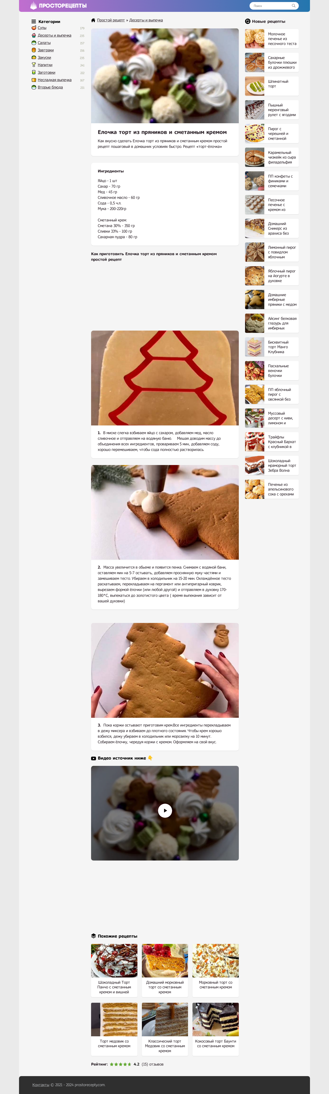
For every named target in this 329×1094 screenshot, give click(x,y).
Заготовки (46, 72)
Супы (42, 28)
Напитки (45, 65)
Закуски (44, 57)
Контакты (40, 1085)
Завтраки (46, 50)
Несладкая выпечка (55, 80)
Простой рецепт (111, 20)
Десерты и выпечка (54, 35)
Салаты (44, 43)
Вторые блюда (50, 87)
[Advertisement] (165, 299)
